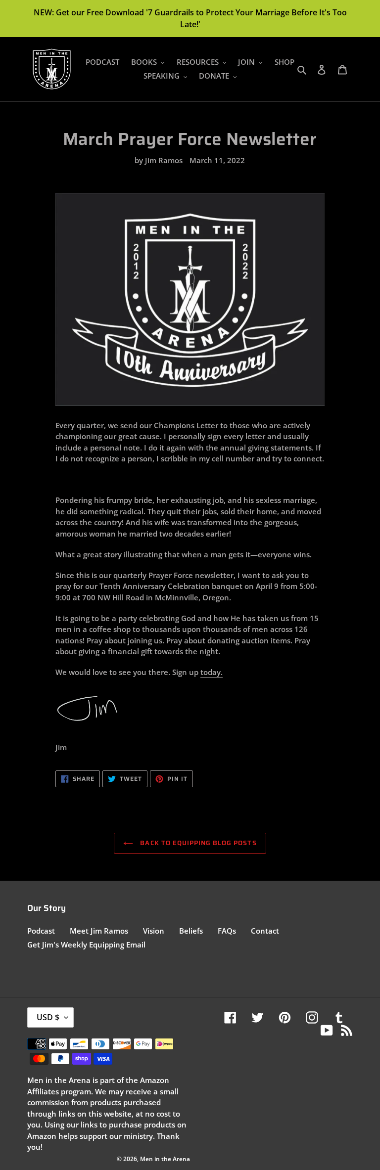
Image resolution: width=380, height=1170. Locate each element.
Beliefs (191, 931)
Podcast (41, 931)
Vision (153, 931)
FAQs (227, 931)
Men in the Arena (165, 1159)
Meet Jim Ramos (99, 931)
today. (211, 672)
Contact (265, 931)
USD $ (48, 1017)
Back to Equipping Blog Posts (197, 843)
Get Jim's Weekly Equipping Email (86, 944)
